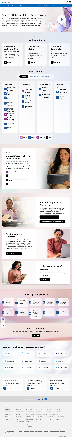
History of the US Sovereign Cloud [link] (49, 217)
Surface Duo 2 (7, 416)
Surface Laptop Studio (9, 411)
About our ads (62, 432)
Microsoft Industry (39, 417)
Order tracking (18, 414)
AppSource (48, 417)
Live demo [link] (11, 184)
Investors (58, 414)
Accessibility (58, 417)
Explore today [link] (44, 279)
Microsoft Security (39, 409)
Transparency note (10, 124)
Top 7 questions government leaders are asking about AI (11, 103)
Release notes (26, 431)
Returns (17, 412)
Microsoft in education (29, 407)
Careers (57, 407)
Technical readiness (46, 76)
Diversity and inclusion (60, 416)
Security (57, 419)
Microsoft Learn (49, 412)
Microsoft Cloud (38, 407)
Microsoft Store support (20, 411)
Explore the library (58, 62)
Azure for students (29, 426)
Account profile (18, 407)
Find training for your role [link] (13, 253)
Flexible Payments (19, 422)
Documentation (49, 411)
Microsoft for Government (10, 128)
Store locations (18, 416)
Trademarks (62, 431)
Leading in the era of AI (10, 97)
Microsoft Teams (39, 416)
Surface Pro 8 (7, 409)
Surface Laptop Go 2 (8, 407)
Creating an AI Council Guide (10, 114)
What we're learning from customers (45, 89)
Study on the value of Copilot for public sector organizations (46, 95)
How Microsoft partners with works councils (10, 119)
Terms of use (46, 431)
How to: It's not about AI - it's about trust (28, 91)
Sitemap (20, 431)
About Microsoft (59, 409)
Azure (47, 407)
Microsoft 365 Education (30, 414)
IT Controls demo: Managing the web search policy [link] (19, 179)
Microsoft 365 (38, 412)
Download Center (19, 409)
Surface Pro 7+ (7, 417)
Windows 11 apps (8, 419)
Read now (9, 62)
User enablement (34, 76)
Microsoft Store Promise (20, 421)
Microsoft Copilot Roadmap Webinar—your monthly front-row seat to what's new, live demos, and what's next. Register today (35, 5)
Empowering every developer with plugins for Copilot (63, 92)
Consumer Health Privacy (54, 431)
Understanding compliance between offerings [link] (52, 221)
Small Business (38, 419)
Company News (59, 411)
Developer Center (49, 409)
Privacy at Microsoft (59, 412)
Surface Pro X (7, 412)
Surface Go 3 (7, 414)
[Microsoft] (6, 2)
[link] (39, 398)
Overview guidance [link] (13, 172)
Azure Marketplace (49, 416)
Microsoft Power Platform (40, 414)
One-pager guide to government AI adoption (11, 89)
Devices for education (29, 409)
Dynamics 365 (38, 411)
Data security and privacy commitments (10, 109)
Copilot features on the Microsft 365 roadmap (28, 106)
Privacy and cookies (38, 431)
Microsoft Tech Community (50, 414)
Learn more (33, 62)
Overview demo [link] (12, 175)
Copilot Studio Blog (63, 97)
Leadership (23, 76)
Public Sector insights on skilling (28, 96)
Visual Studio (48, 419)
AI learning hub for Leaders (28, 101)
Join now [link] (35, 335)
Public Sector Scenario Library (11, 93)
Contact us (32, 431)
